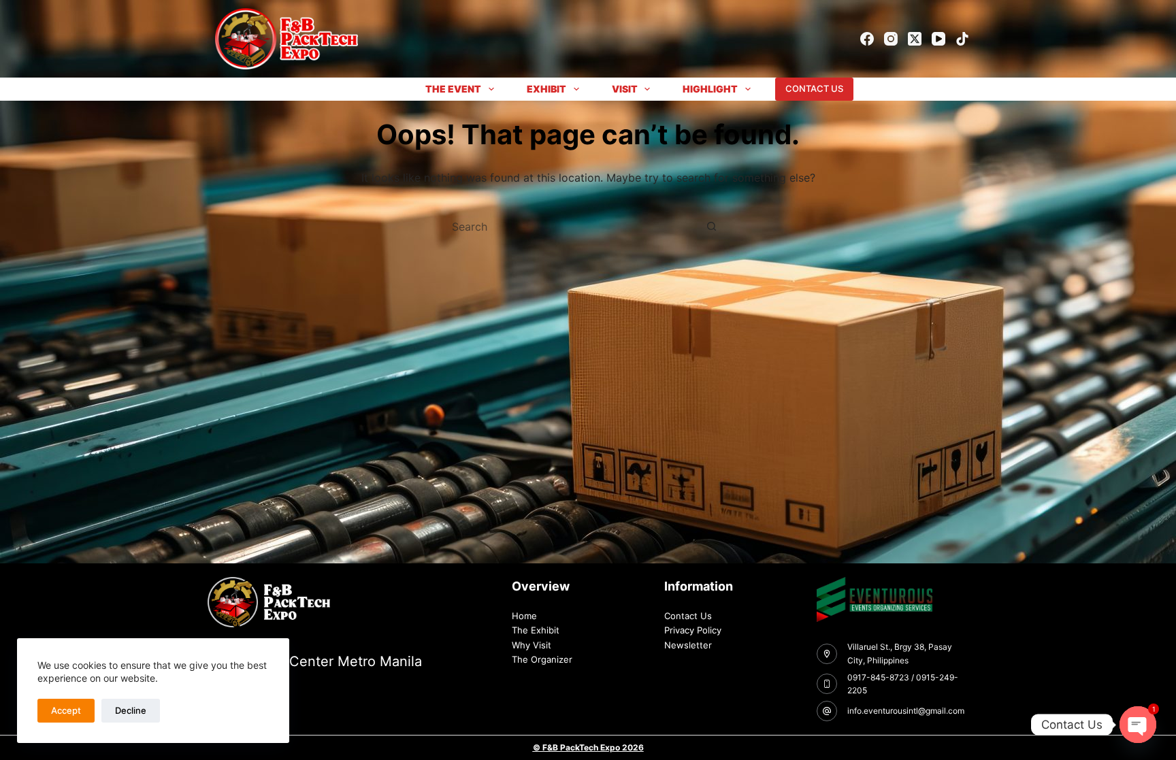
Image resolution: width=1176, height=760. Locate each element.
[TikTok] (962, 39)
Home (524, 615)
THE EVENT (453, 89)
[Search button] (711, 226)
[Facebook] (867, 39)
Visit (625, 89)
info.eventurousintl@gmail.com (905, 711)
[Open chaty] (1138, 724)
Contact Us (688, 615)
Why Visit (531, 645)
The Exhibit (535, 630)
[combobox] (575, 226)
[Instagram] (891, 39)
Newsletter (688, 645)
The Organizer (542, 659)
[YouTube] (938, 39)
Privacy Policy (692, 630)
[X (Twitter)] (914, 39)
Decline (130, 710)
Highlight (710, 89)
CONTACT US (814, 88)
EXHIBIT (546, 89)
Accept (66, 710)
